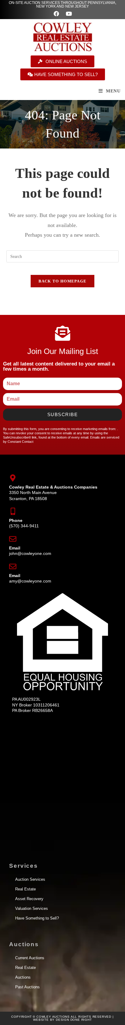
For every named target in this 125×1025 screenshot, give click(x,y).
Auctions (23, 977)
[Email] (12, 539)
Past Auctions (27, 987)
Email (14, 548)
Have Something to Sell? (37, 918)
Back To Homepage (63, 281)
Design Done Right (74, 1019)
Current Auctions (29, 958)
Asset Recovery (29, 898)
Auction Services (30, 879)
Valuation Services (31, 908)
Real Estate (25, 889)
